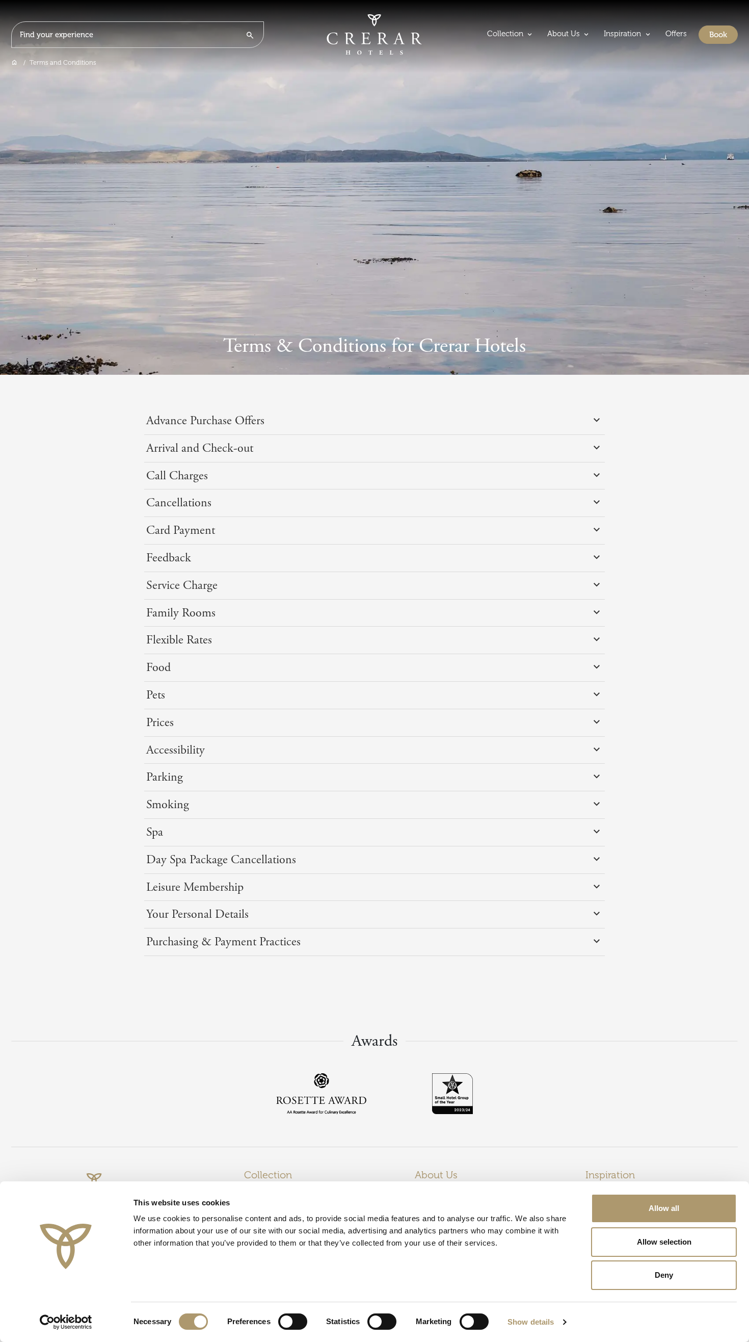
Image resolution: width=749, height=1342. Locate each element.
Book (723, 34)
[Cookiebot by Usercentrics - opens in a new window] (66, 1322)
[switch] (292, 1321)
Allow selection (664, 1241)
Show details (530, 1322)
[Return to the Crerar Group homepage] (374, 34)
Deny (664, 1275)
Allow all (664, 1208)
